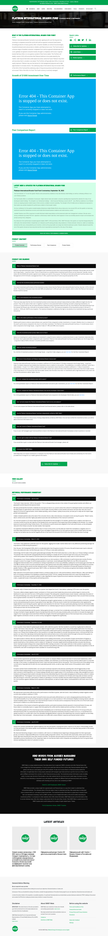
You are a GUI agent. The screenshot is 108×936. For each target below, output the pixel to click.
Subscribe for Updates (80, 46)
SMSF (38, 8)
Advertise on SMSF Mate (46, 920)
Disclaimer (72, 914)
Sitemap (71, 922)
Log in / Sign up (74, 1)
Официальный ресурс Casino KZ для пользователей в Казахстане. (54, 853)
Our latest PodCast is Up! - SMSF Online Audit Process (54, 3)
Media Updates (78, 58)
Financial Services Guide (75, 909)
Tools (75, 8)
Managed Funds (20, 22)
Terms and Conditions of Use (76, 906)
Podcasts (81, 8)
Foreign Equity (29, 22)
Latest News (77, 52)
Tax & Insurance (58, 8)
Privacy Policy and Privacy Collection (78, 912)
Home (27, 9)
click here (68, 352)
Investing (49, 8)
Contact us (43, 917)
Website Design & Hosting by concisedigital (58, 929)
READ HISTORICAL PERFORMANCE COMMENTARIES (54, 233)
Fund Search (68, 8)
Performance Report (79, 75)
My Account (89, 8)
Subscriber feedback (74, 920)
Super (43, 8)
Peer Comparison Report (80, 130)
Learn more (15, 921)
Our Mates (32, 8)
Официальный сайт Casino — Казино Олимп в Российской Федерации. (80, 854)
